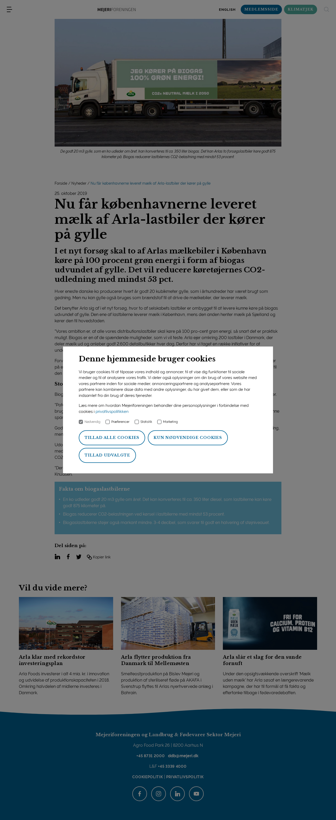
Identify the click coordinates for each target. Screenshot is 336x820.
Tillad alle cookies (112, 437)
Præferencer (120, 422)
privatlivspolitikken (112, 411)
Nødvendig (92, 422)
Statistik (146, 422)
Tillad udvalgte (107, 455)
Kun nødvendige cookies (188, 437)
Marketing (170, 422)
